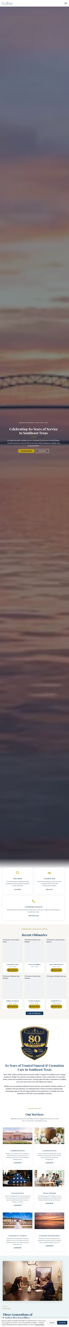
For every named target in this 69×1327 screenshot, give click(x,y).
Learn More (17, 889)
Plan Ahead (42, 451)
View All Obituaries (34, 1013)
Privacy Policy (39, 1324)
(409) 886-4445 (33, 915)
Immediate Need (26, 451)
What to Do (49, 889)
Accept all (62, 1322)
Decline (52, 1322)
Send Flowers (12, 970)
